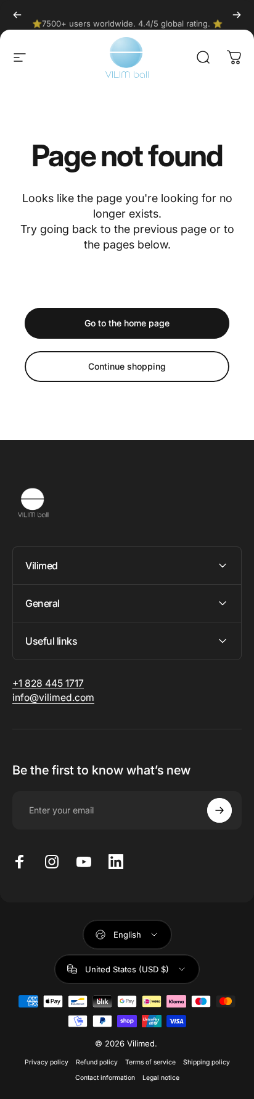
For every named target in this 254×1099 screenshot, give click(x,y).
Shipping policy (206, 1062)
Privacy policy (46, 1062)
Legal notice (160, 1078)
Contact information (105, 1078)
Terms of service (150, 1062)
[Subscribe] (219, 810)
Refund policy (97, 1062)
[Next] (236, 15)
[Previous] (17, 15)
